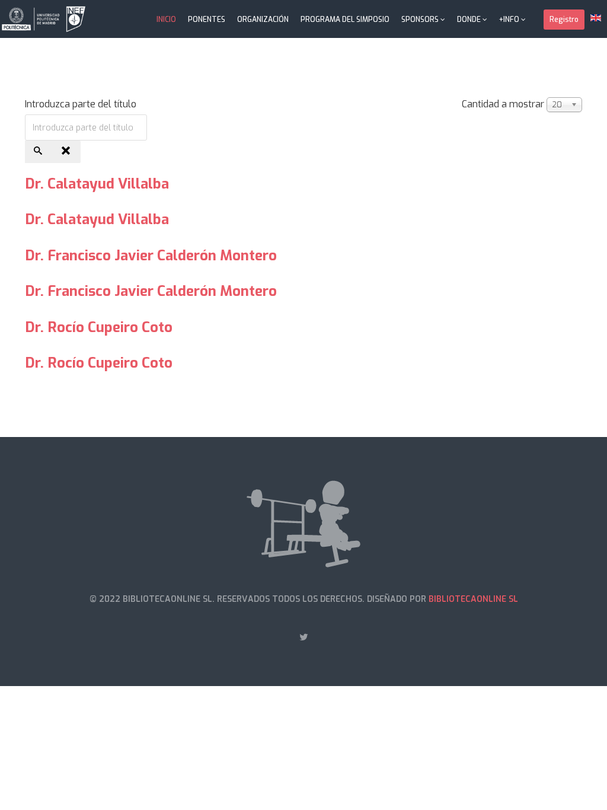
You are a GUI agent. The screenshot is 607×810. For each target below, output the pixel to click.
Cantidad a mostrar (503, 104)
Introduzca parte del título (82, 104)
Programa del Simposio (345, 19)
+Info (509, 19)
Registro (564, 19)
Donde (469, 19)
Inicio (166, 19)
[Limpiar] (67, 152)
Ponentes (206, 19)
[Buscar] (39, 152)
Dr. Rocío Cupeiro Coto (98, 327)
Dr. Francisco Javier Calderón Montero (151, 255)
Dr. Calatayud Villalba (97, 183)
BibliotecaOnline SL (473, 599)
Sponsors (420, 19)
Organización (263, 19)
